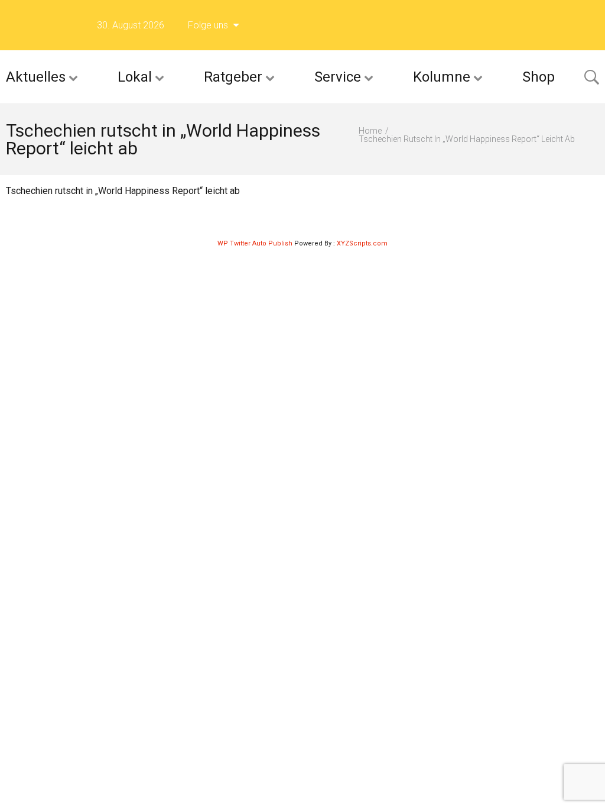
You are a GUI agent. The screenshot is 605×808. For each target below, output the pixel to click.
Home (370, 130)
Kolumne (441, 77)
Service (337, 77)
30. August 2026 (130, 25)
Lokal (135, 77)
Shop (538, 77)
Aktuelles (36, 77)
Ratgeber (233, 77)
